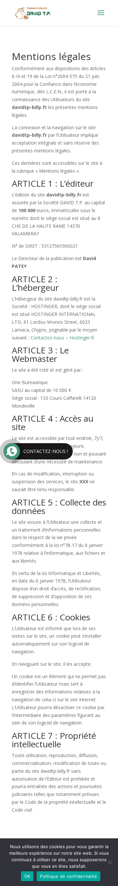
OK (27, 876)
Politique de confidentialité (68, 876)
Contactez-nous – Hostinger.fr (62, 337)
